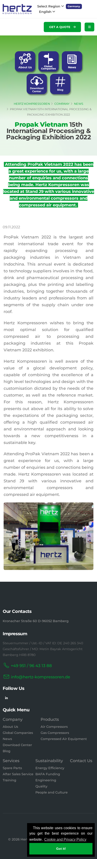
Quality (41, 786)
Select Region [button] (49, 6)
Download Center (17, 745)
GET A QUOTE (60, 27)
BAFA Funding (47, 774)
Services (11, 760)
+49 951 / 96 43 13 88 (31, 665)
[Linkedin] (6, 698)
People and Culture (51, 792)
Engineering (45, 780)
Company (13, 719)
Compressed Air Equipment (64, 739)
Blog (6, 751)
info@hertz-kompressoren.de (40, 677)
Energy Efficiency (49, 768)
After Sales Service (18, 774)
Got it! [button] (61, 848)
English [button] (45, 12)
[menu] (89, 27)
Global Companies (18, 733)
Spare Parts (12, 768)
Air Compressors (54, 727)
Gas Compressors (55, 733)
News (7, 739)
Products (50, 719)
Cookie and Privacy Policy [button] (65, 839)
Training (9, 780)
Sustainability (49, 760)
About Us (10, 727)
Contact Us (81, 760)
